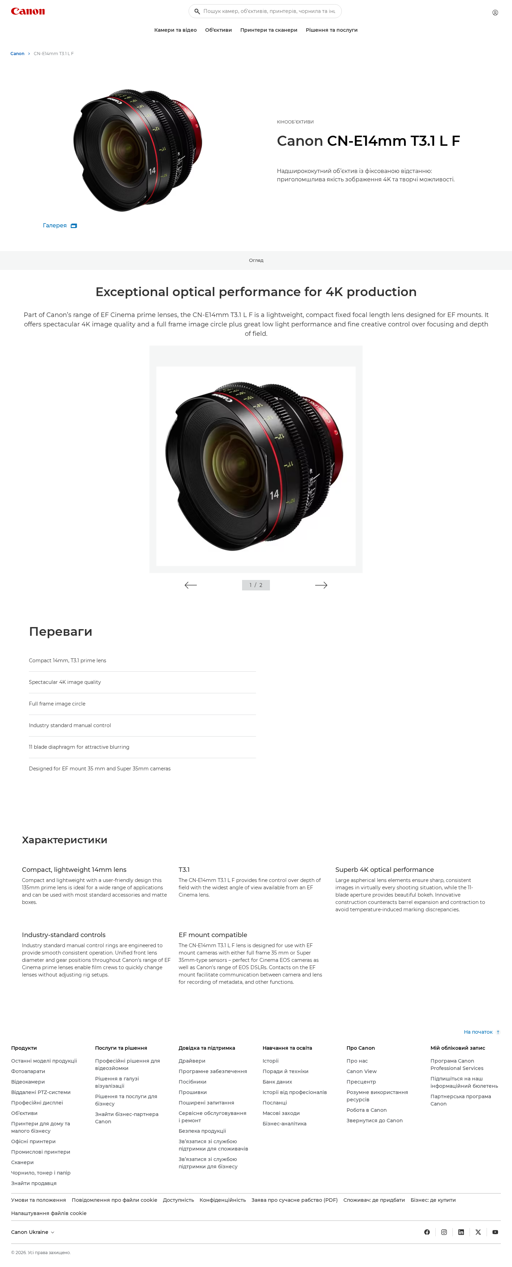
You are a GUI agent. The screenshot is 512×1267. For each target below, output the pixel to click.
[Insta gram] (444, 1232)
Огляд (256, 260)
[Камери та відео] (199, 30)
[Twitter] (478, 1232)
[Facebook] (427, 1232)
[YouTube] (495, 1232)
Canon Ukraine (30, 1232)
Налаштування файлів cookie (49, 1213)
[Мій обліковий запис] (495, 12)
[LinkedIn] (461, 1232)
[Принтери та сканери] (300, 30)
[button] (191, 585)
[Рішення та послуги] (360, 30)
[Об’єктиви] (235, 30)
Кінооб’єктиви (295, 122)
